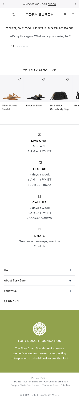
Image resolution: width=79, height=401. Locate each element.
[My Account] (65, 15)
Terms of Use (50, 385)
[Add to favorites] (19, 79)
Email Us (39, 246)
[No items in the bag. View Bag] (73, 15)
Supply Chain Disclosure (25, 385)
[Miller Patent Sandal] (12, 88)
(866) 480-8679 (39, 218)
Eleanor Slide (34, 105)
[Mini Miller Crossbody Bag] (60, 88)
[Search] (14, 15)
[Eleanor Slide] (36, 88)
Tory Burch (39, 14)
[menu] (6, 15)
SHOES (52, 4)
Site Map (66, 385)
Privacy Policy (39, 378)
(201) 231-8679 (39, 184)
